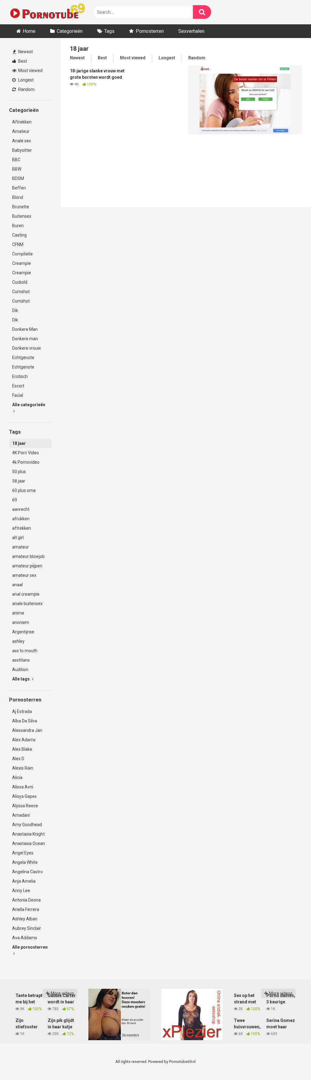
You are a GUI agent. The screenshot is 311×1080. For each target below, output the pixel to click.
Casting (19, 235)
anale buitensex (27, 603)
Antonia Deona (26, 900)
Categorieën (70, 31)
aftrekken (21, 528)
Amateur (20, 131)
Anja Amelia (24, 881)
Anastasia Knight (28, 834)
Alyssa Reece (25, 805)
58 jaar (18, 481)
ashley (18, 641)
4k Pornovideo (25, 462)
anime (18, 613)
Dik (15, 310)
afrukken (20, 518)
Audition (20, 669)
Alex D (18, 758)
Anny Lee (21, 890)
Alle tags (21, 679)
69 (14, 499)
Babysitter (22, 150)
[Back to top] (290, 1061)
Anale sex (21, 140)
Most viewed (30, 70)
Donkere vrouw (26, 348)
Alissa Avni (22, 786)
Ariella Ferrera (25, 909)
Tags (109, 31)
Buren (18, 225)
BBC (16, 159)
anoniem (20, 622)
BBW (16, 169)
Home (29, 31)
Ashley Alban (24, 918)
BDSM (18, 178)
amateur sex (24, 575)
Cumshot (21, 291)
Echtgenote (23, 357)
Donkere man (25, 338)
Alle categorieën (28, 404)
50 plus (19, 471)
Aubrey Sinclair (26, 928)
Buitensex (21, 216)
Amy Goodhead (27, 824)
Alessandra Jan (27, 730)
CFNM (17, 244)
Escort (18, 385)
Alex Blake (22, 749)
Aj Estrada (22, 711)
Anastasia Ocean (28, 843)
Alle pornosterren (30, 947)
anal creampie (25, 594)
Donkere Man (25, 329)
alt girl (18, 537)
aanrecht (20, 509)
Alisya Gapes (24, 796)
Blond (17, 197)
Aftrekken (22, 121)
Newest (25, 51)
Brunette (20, 206)
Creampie (21, 263)
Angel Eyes (22, 852)
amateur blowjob (28, 556)
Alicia (17, 777)
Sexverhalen (191, 31)
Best (22, 61)
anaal (17, 584)
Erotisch (20, 376)
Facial (17, 395)
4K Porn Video (25, 452)
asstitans (21, 660)
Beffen (19, 187)
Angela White (25, 862)
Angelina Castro (27, 871)
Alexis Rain (22, 768)
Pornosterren (150, 31)
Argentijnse (23, 631)
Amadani (21, 815)
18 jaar (19, 443)
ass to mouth (24, 650)
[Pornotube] (47, 12)
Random (26, 89)
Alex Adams (24, 739)
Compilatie (22, 253)
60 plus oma (24, 490)
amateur (20, 547)
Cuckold (19, 282)
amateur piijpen (27, 565)
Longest (25, 80)
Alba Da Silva (24, 720)
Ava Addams (24, 937)
